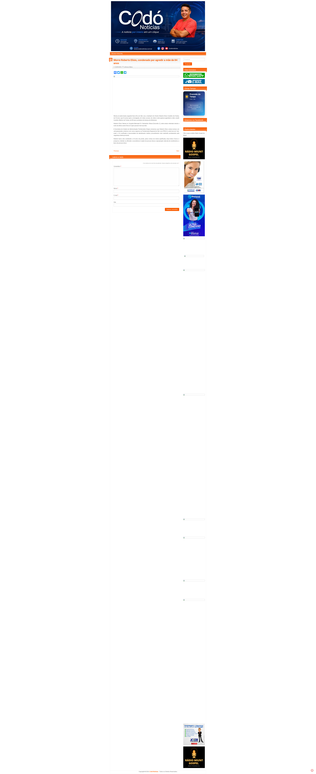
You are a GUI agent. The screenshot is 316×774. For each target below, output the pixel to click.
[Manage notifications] (312, 770)
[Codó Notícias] (158, 26)
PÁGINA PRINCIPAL (117, 54)
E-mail (116, 195)
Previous (116, 151)
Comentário (117, 166)
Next (177, 151)
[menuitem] (117, 53)
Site (115, 202)
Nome (116, 188)
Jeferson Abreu (128, 67)
